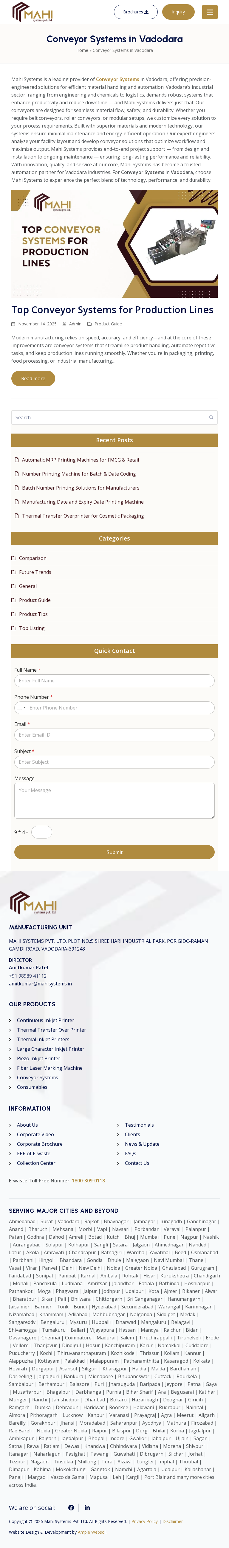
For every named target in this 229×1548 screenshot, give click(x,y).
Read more (33, 378)
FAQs (130, 1153)
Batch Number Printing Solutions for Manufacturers (81, 488)
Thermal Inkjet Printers (43, 1039)
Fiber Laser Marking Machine (50, 1068)
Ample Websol (92, 1532)
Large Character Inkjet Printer (50, 1049)
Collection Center (36, 1163)
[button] (210, 12)
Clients (132, 1134)
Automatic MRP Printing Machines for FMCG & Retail (80, 460)
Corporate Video (35, 1134)
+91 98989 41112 (28, 976)
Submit (115, 852)
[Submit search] (211, 417)
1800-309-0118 (88, 1180)
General (28, 586)
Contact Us (137, 1163)
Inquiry (178, 12)
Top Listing (32, 628)
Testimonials (139, 1125)
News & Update (142, 1144)
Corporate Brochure (40, 1144)
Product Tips (33, 614)
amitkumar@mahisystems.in (40, 983)
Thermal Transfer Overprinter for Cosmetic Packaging (83, 516)
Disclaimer (173, 1521)
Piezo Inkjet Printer (38, 1058)
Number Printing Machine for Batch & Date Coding (79, 474)
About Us (27, 1125)
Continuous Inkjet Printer (45, 1020)
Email (22, 724)
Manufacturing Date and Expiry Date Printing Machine (83, 502)
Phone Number (33, 697)
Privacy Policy (144, 1521)
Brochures (133, 12)
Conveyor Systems (37, 1077)
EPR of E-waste (33, 1153)
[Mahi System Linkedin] (87, 1508)
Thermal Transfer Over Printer (51, 1030)
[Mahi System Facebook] (71, 1508)
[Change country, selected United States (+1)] (20, 707)
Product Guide (108, 324)
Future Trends (35, 572)
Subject (24, 751)
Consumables (32, 1087)
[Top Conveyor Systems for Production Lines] (114, 243)
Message (24, 778)
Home (82, 50)
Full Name (27, 670)
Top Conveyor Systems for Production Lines (112, 309)
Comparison (33, 558)
